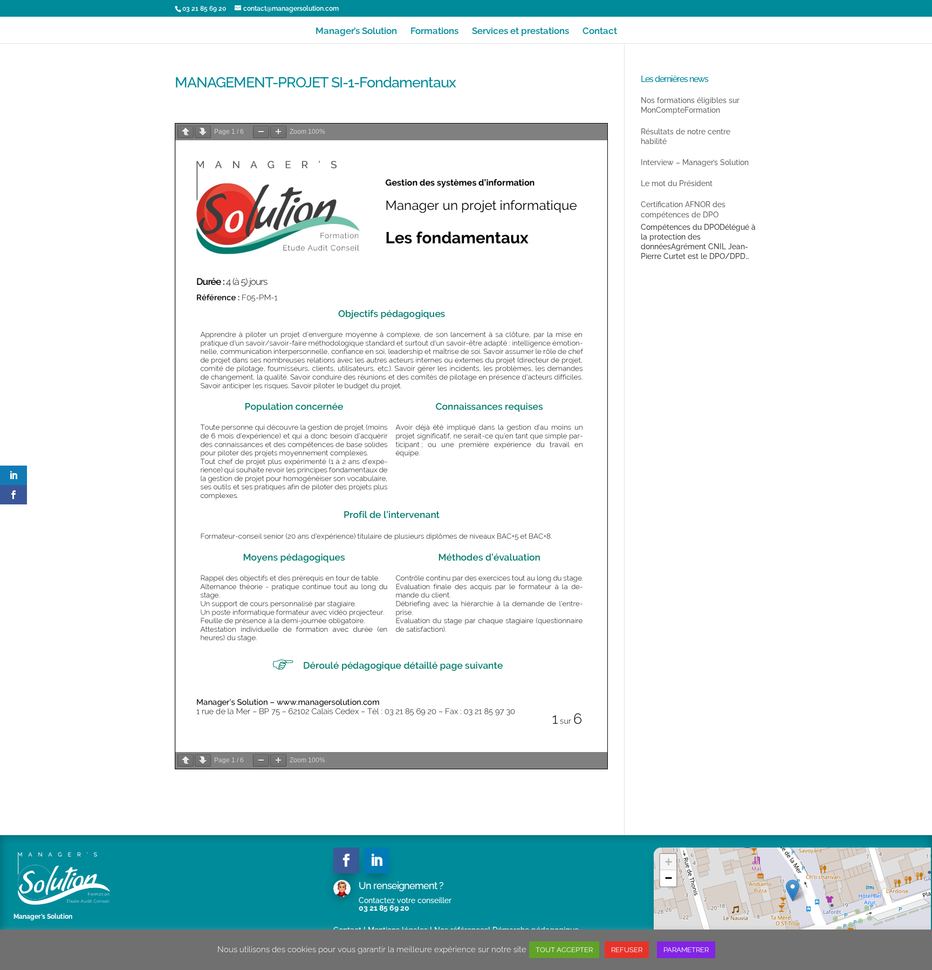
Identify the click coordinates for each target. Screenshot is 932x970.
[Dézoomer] (261, 132)
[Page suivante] (203, 132)
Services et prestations (520, 31)
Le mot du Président (676, 183)
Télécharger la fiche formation (565, 117)
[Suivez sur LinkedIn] (376, 860)
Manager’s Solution (356, 31)
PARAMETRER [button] (686, 950)
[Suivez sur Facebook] (346, 860)
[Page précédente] (185, 132)
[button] (792, 890)
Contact (599, 31)
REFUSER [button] (626, 950)
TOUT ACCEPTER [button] (564, 950)
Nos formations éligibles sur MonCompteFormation (690, 105)
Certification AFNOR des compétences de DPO (683, 209)
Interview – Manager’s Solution (695, 162)
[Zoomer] (278, 132)
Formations (434, 31)
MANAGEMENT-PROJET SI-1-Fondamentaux (456, 117)
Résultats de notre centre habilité (685, 136)
